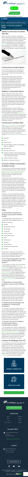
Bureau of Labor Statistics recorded (12, 125)
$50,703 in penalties (6, 272)
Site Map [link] (13, 471)
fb (9, 466)
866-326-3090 (13, 448)
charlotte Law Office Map (12, 439)
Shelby (4, 43)
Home (8, 416)
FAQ (8, 420)
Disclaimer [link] (7, 471)
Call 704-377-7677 (14, 13)
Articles (20, 418)
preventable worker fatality (8, 278)
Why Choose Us (8, 422)
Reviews (20, 416)
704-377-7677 (12, 450)
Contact (20, 422)
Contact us (4, 355)
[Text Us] (14, 8)
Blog (20, 420)
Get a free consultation (14, 407)
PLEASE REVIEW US (14, 461)
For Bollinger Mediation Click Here (14, 16)
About (8, 418)
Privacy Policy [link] (20, 471)
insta (19, 466)
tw (14, 466)
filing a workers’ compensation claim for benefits (13, 171)
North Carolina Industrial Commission (10, 332)
